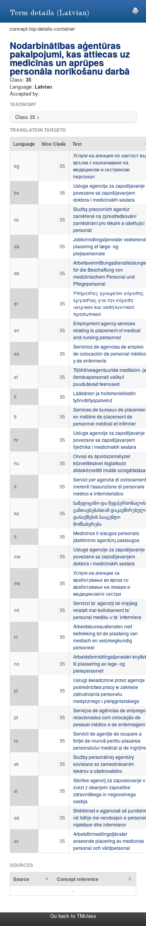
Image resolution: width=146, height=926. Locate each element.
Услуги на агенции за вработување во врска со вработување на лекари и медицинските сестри (101, 583)
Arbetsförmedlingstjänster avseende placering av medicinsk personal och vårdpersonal (108, 840)
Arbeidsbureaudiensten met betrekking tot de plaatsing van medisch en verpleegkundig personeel (105, 636)
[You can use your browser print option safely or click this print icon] (135, 9)
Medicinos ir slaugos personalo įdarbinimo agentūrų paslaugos (106, 536)
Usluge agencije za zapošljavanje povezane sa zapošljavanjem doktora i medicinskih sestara (109, 192)
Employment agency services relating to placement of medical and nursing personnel (107, 330)
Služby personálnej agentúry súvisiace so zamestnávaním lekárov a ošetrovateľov (103, 763)
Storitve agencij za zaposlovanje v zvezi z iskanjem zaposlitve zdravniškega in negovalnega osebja (109, 790)
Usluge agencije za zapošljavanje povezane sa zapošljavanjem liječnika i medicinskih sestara (109, 439)
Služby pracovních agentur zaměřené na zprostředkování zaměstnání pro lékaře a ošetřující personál (108, 219)
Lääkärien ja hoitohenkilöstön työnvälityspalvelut (104, 396)
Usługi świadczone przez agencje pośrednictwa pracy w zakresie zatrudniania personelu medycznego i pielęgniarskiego (109, 690)
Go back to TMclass (73, 915)
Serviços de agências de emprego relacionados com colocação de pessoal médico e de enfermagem (109, 717)
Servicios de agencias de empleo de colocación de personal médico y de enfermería (109, 353)
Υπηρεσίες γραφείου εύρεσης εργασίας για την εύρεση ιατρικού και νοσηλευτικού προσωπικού (108, 303)
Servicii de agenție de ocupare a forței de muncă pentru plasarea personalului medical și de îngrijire (109, 740)
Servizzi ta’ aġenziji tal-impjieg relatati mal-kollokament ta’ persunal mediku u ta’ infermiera (107, 610)
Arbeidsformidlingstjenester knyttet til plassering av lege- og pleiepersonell (109, 663)
